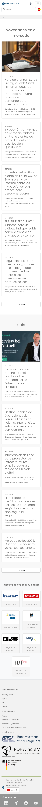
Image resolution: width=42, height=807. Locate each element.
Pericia (4, 716)
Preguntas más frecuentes (16, 785)
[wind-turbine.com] (3, 17)
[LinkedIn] (6, 803)
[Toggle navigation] (38, 3)
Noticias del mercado (10, 719)
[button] (39, 9)
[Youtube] (36, 803)
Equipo (4, 698)
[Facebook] (26, 803)
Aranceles (9, 782)
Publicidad (18, 782)
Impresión (9, 780)
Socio (4, 702)
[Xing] (16, 803)
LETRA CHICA (20, 780)
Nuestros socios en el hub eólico (21, 584)
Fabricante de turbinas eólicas (14, 727)
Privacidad (29, 780)
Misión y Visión (7, 694)
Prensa (4, 706)
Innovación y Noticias (10, 723)
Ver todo (21, 304)
